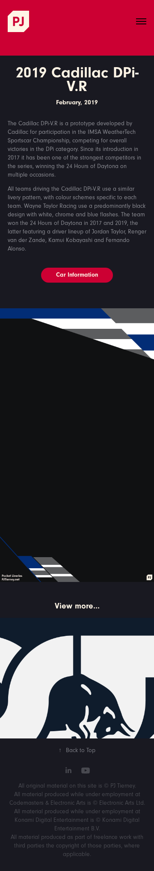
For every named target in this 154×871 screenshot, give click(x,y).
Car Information (77, 275)
